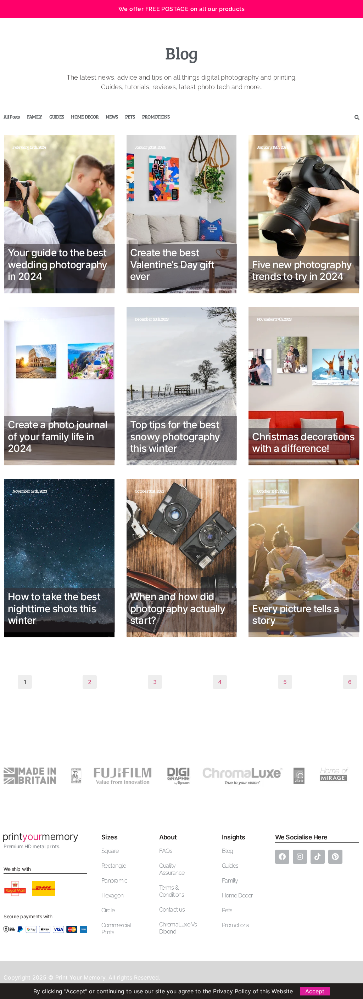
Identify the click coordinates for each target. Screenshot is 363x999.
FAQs (166, 851)
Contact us (172, 909)
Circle (108, 910)
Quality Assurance (172, 869)
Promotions (235, 925)
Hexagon (112, 895)
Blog (227, 851)
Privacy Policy (232, 991)
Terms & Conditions (171, 891)
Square (110, 851)
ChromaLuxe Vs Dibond (178, 928)
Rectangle (113, 865)
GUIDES (56, 116)
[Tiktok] (318, 857)
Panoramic (114, 880)
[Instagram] (300, 857)
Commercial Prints (116, 929)
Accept (314, 991)
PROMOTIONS (156, 116)
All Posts (12, 116)
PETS (130, 116)
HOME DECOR (85, 116)
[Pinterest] (335, 857)
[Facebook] (282, 857)
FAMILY (34, 116)
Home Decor (237, 895)
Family (230, 880)
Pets (227, 910)
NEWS (112, 116)
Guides (230, 865)
